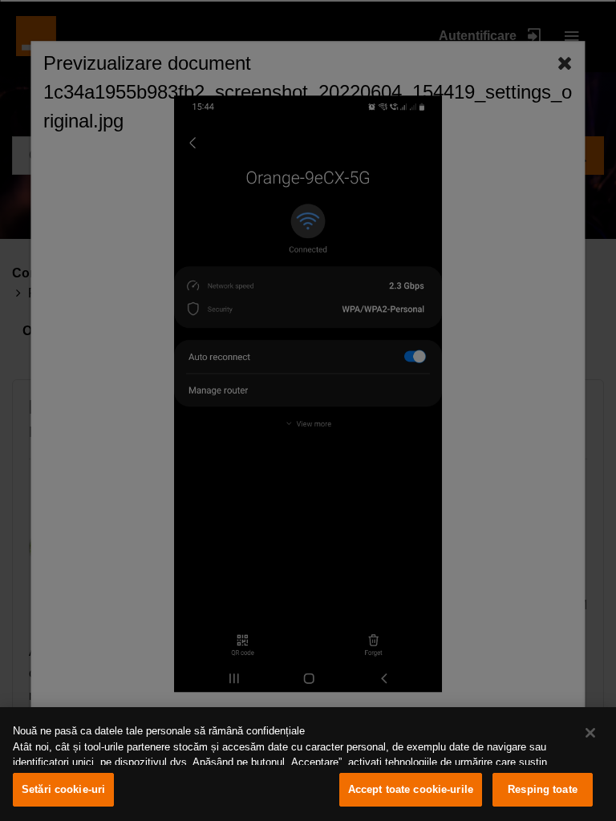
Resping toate (543, 789)
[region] (308, 764)
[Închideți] (590, 732)
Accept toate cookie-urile (410, 789)
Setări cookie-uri (63, 789)
